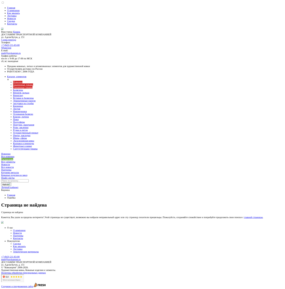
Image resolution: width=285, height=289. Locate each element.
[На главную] (142, 29)
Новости (5, 164)
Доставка (17, 249)
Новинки (6, 154)
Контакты (18, 238)
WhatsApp (6, 48)
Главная (11, 195)
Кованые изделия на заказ (14, 173)
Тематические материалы (26, 251)
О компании (19, 230)
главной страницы (253, 217)
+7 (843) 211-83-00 (10, 45)
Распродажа (7, 159)
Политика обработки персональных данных (23, 273)
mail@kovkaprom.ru (11, 53)
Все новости (7, 167)
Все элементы (8, 162)
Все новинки (7, 156)
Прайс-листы (8, 178)
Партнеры (6, 170)
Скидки (17, 243)
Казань (16, 32)
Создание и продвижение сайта (17, 286)
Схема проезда (8, 40)
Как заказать (19, 246)
